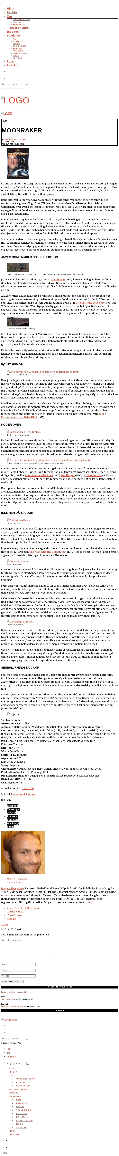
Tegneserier (19, 46)
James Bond (18, 794)
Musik (16, 56)
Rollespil (18, 51)
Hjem (10, 8)
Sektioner (13, 35)
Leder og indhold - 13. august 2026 (15, 992)
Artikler (17, 58)
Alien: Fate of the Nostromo (23, 908)
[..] (92, 902)
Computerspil (20, 53)
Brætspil (18, 49)
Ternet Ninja (14, 915)
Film (15, 39)
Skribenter (19, 24)
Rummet (31, 794)
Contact (11, 918)
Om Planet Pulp (21, 20)
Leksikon (13, 65)
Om (9, 16)
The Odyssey (6, 999)
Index (11, 61)
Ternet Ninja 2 (15, 911)
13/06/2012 (28, 788)
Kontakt (18, 22)
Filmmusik (18, 41)
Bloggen (13, 31)
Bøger (16, 44)
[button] (26, 84)
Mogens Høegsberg (15, 139)
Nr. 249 (12, 12)
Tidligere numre (18, 27)
